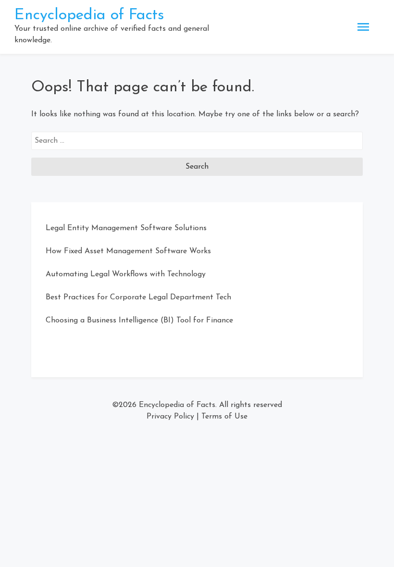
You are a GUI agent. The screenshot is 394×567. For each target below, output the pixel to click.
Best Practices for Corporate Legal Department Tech (138, 297)
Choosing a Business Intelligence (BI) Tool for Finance (139, 320)
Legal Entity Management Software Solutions (126, 228)
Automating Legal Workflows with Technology (126, 274)
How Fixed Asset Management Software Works (128, 251)
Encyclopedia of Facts (89, 15)
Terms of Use (224, 416)
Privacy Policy (170, 416)
